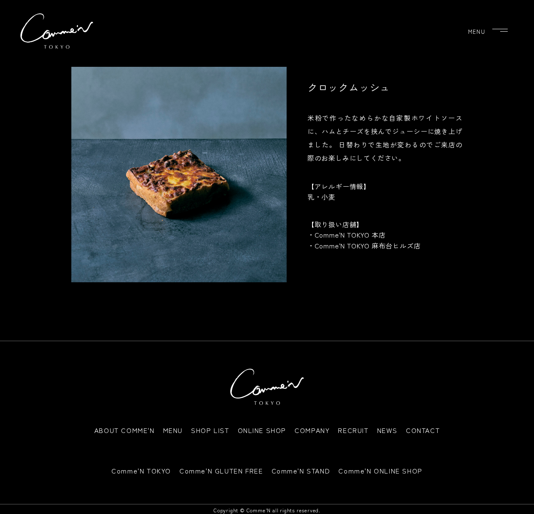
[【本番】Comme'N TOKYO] (56, 31)
